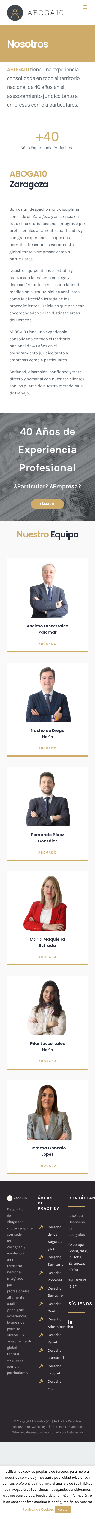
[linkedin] (70, 1322)
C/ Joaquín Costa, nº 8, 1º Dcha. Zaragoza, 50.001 (78, 1257)
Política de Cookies (38, 1509)
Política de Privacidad (66, 1427)
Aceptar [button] (63, 1509)
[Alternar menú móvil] (85, 7)
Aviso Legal (40, 1427)
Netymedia (75, 1432)
